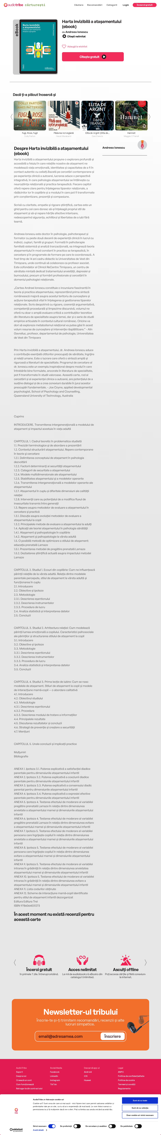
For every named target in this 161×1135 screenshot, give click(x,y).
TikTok (53, 1084)
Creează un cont (24, 1080)
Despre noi (21, 1076)
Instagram (55, 1080)
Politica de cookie (126, 1080)
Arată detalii (38, 1130)
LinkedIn (54, 1076)
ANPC (121, 1072)
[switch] (77, 1126)
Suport (19, 1072)
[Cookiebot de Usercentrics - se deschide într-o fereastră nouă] (16, 1130)
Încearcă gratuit (145, 5)
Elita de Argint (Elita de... (97, 133)
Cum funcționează (25, 1084)
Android (88, 1072)
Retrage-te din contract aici (29, 1088)
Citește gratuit (89, 57)
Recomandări (94, 5)
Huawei (87, 1080)
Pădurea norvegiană (64, 133)
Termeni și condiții (126, 1084)
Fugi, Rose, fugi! (30, 133)
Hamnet (131, 133)
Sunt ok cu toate (140, 1100)
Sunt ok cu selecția (140, 1108)
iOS (85, 1076)
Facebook (54, 1072)
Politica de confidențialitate (131, 1076)
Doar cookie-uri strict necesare (140, 1115)
